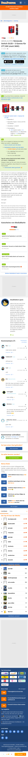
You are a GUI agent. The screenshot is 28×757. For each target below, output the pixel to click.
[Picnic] (5, 680)
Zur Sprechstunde (14, 458)
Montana (10, 404)
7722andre (11, 532)
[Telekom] (13, 680)
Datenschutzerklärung (20, 746)
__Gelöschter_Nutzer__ (11, 420)
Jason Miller (11, 603)
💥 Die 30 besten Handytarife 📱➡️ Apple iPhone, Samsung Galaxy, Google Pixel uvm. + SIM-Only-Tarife (13, 717)
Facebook (14, 64)
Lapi (8, 368)
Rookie (10, 598)
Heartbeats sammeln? (14, 564)
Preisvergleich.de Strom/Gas (15, 691)
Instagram (20, 64)
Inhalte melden (20, 744)
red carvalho (11, 582)
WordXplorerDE (12, 519)
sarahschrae (11, 555)
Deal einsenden (14, 448)
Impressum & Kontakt (9, 744)
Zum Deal (20, 754)
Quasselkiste (11, 593)
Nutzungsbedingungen (8, 746)
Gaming (16, 21)
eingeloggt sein (15, 436)
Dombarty (10, 546)
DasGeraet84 (11, 523)
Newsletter (8, 64)
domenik (10, 560)
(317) (17, 229)
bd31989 (10, 537)
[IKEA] (22, 673)
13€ (17, 133)
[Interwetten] (5, 677)
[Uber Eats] (22, 680)
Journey (10, 607)
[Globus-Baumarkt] (13, 673)
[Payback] (22, 677)
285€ (12, 130)
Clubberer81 (10, 357)
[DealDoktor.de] (8, 2)
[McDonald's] (13, 677)
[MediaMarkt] (4, 38)
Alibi (9, 573)
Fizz (8, 345)
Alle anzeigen (14, 506)
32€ (23, 130)
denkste (10, 551)
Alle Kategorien (8, 21)
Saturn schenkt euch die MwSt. (12, 145)
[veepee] (5, 684)
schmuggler (11, 392)
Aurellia (10, 588)
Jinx (10, 379)
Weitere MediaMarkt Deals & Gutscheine (16, 273)
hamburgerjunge (12, 578)
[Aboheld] (5, 673)
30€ (19, 131)
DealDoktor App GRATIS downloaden (14, 59)
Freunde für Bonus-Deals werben (16, 704)
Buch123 (10, 611)
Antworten (8, 352)
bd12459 (10, 528)
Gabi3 (9, 541)
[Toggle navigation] (25, 2)
